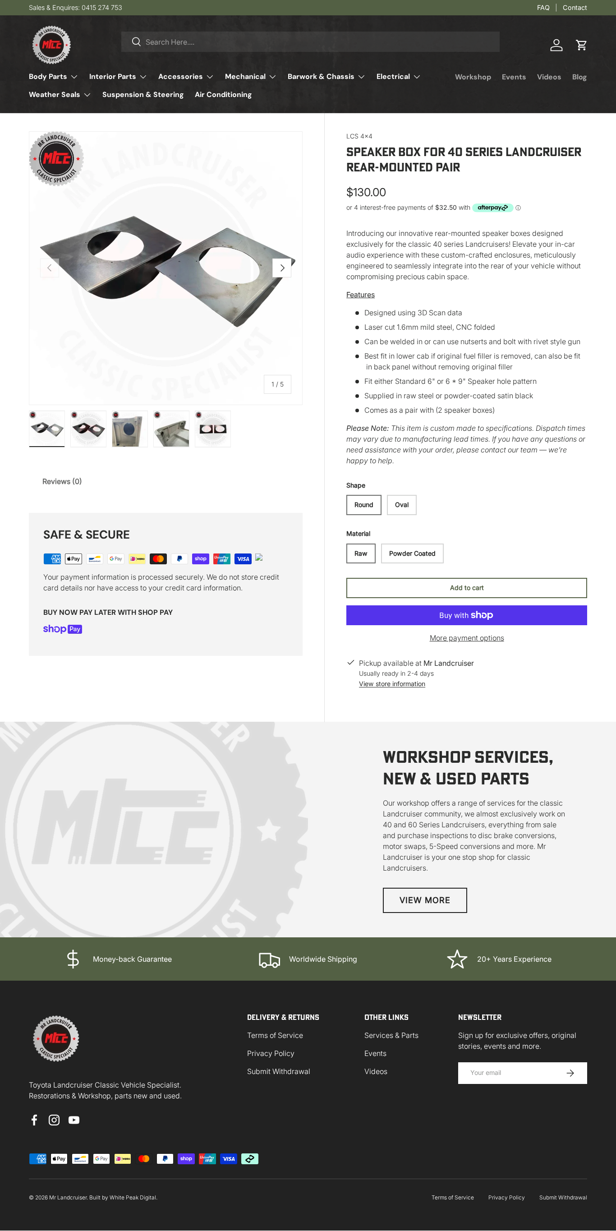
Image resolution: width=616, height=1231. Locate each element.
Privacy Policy (270, 1053)
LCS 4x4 (359, 136)
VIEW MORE (425, 900)
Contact (575, 7)
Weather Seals (54, 94)
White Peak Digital (133, 1197)
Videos (549, 77)
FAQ (543, 7)
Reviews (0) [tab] (62, 481)
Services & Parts (391, 1035)
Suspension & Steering (143, 94)
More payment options (467, 637)
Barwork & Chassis (321, 76)
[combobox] (310, 42)
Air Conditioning (223, 94)
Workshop (473, 77)
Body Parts (48, 76)
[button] (582, 45)
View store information (392, 683)
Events (514, 77)
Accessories (180, 76)
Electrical (393, 76)
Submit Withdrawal (278, 1071)
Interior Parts (112, 76)
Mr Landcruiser (68, 1197)
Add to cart (467, 587)
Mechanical (245, 76)
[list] (165, 268)
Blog (579, 77)
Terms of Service (275, 1035)
